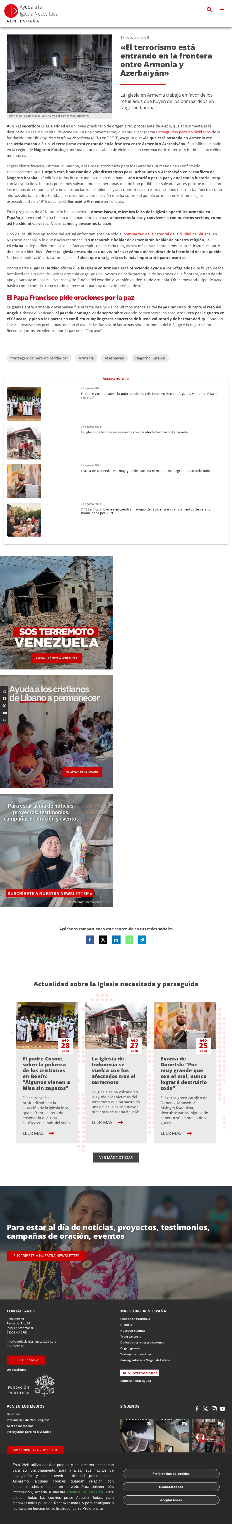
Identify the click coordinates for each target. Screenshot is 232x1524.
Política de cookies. (85, 1492)
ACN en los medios (20, 1426)
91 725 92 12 (15, 1346)
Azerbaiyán (114, 358)
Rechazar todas (171, 1487)
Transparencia (130, 1336)
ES (4, 720)
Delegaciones (16, 1370)
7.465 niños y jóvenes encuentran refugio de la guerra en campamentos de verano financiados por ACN (146, 511)
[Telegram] (142, 939)
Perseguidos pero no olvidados (183, 131)
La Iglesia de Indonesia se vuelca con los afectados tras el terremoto (134, 432)
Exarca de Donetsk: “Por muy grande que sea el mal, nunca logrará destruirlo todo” (146, 471)
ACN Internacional (140, 1372)
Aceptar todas (171, 1500)
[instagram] (214, 1408)
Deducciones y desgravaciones (142, 1342)
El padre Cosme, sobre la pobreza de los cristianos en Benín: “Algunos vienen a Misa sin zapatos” (150, 395)
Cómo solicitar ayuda (135, 1381)
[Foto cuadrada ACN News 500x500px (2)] (56, 557)
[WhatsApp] (129, 939)
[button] (209, 9)
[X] (103, 939)
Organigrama (130, 1348)
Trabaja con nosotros (135, 1354)
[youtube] (222, 1408)
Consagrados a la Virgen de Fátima (145, 1360)
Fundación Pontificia (135, 1319)
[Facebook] (90, 939)
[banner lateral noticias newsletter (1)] (56, 795)
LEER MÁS (34, 1133)
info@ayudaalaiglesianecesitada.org (31, 1341)
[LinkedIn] (116, 939)
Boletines (13, 1414)
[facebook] (197, 1408)
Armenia (86, 358)
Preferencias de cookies (171, 1473)
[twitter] (205, 1408)
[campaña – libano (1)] (56, 676)
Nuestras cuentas (132, 1331)
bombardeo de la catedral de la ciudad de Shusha (167, 234)
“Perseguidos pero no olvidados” (39, 358)
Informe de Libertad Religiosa (28, 1420)
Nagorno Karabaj (150, 358)
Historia (126, 1325)
